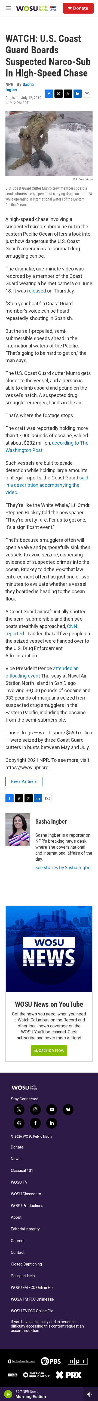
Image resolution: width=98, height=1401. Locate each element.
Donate (80, 8)
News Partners (24, 781)
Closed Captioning (26, 1264)
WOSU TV (19, 1182)
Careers (17, 1241)
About (16, 1217)
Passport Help (23, 1276)
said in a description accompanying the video (46, 485)
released (36, 291)
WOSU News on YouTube (49, 1004)
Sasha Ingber (51, 821)
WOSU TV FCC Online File (32, 1311)
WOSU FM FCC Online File (32, 1288)
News (15, 1159)
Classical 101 (22, 1171)
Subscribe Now (49, 1050)
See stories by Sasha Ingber (63, 867)
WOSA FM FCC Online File (32, 1299)
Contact (17, 1253)
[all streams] (91, 1394)
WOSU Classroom (26, 1194)
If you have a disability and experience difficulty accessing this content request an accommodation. (47, 1326)
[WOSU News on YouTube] (49, 949)
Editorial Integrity (25, 1229)
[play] (8, 1394)
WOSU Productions (27, 1206)
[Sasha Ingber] (17, 829)
